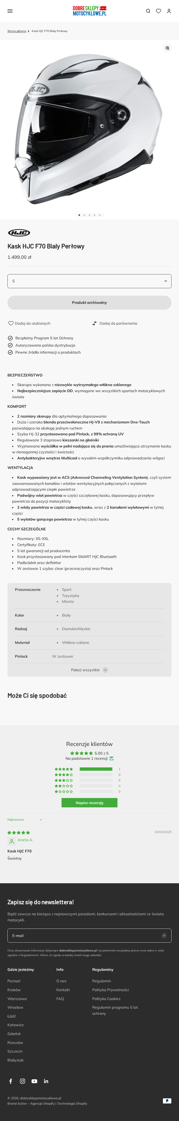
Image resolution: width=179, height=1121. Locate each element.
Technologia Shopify (72, 1103)
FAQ (60, 998)
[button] (64, 769)
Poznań (13, 981)
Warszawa (17, 998)
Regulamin (101, 981)
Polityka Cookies (106, 998)
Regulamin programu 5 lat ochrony (115, 1010)
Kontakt (63, 989)
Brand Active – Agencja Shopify (31, 1103)
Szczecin (14, 1051)
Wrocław (15, 1007)
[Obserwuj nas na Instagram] (22, 1081)
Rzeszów (15, 1042)
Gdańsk (14, 1033)
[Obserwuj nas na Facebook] (10, 1081)
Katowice (15, 1024)
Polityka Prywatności (110, 989)
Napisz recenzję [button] (89, 802)
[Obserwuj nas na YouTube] (34, 1081)
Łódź (11, 1016)
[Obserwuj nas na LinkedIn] (46, 1081)
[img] (18, 832)
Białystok (15, 1060)
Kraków (14, 989)
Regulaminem (30, 955)
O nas (61, 981)
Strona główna (16, 31)
